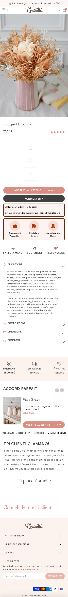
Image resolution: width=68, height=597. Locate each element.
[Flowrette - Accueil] (34, 10)
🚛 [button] (6, 207)
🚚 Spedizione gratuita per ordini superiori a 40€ (34, 3)
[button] (8, 10)
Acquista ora (34, 199)
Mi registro (55, 576)
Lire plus (28, 413)
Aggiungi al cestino (34, 190)
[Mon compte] (59, 10)
